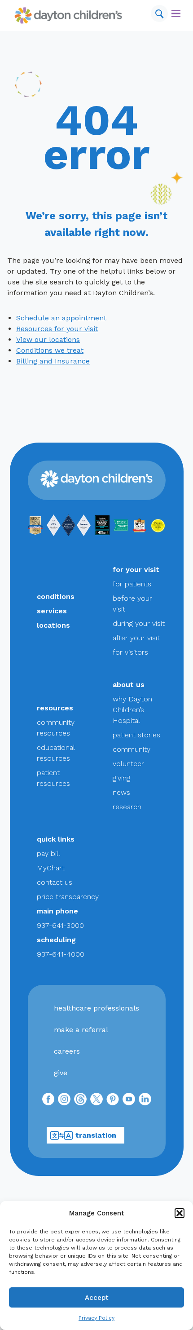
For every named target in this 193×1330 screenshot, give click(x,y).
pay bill (48, 853)
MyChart (51, 868)
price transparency (68, 896)
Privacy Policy (96, 1318)
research (127, 806)
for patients (132, 584)
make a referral (81, 1029)
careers (67, 1051)
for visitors (130, 652)
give (60, 1072)
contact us (54, 882)
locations (53, 625)
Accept (97, 1298)
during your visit (139, 623)
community (131, 749)
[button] (179, 1213)
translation (95, 1135)
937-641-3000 (60, 925)
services (52, 611)
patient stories (136, 735)
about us (129, 684)
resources (55, 708)
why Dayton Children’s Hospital (132, 710)
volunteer (128, 763)
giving (121, 778)
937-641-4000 (60, 954)
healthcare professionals (96, 1008)
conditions (56, 596)
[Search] (159, 13)
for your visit (136, 569)
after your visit (136, 638)
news (121, 792)
